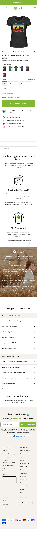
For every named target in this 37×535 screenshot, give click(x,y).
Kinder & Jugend (25, 450)
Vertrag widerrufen (9, 480)
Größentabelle (31, 79)
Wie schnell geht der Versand (10, 332)
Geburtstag (23, 473)
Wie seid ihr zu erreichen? (9, 348)
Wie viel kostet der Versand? (10, 326)
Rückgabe (5, 504)
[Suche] (6, 8)
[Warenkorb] (34, 8)
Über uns (22, 489)
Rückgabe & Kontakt (26, 486)
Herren (22, 460)
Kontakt (4, 474)
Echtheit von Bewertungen (6, 470)
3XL (5, 89)
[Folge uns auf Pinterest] (30, 503)
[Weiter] (34, 51)
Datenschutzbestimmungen (18, 436)
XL (22, 83)
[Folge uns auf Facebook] (22, 503)
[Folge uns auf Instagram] (26, 503)
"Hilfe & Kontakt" (20, 402)
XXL (28, 83)
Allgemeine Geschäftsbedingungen (9, 461)
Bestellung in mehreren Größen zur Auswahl (14, 361)
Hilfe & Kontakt (6, 501)
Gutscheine (23, 479)
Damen (22, 457)
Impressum (5, 450)
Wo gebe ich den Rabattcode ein (11, 343)
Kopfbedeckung (24, 463)
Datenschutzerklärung (8, 454)
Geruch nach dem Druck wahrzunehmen (13, 372)
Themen (22, 470)
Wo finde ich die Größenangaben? (11, 367)
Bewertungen (24, 483)
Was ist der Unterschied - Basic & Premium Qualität (17, 378)
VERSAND (5, 144)
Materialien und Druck (8, 383)
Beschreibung (6, 139)
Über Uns (4, 507)
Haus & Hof (23, 466)
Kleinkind (22, 454)
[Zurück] (3, 51)
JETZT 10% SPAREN (28, 424)
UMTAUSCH (5, 149)
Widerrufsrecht (6, 457)
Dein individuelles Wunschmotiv (11, 389)
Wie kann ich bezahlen (8, 337)
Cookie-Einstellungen (8, 465)
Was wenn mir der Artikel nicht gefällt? (13, 321)
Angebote (23, 476)
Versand (22, 60)
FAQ (21, 492)
